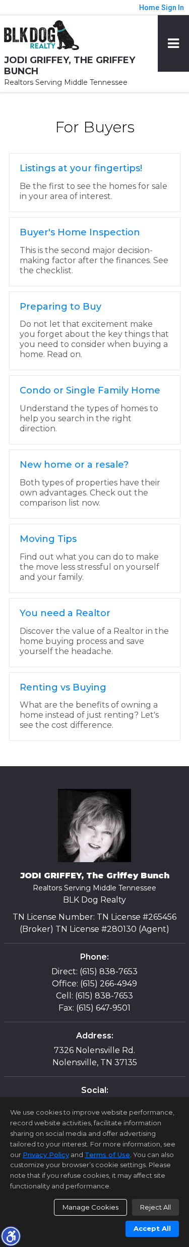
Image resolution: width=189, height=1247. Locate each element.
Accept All (152, 1228)
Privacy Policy (46, 1155)
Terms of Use (107, 1155)
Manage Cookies (90, 1207)
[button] (11, 1236)
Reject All (155, 1207)
